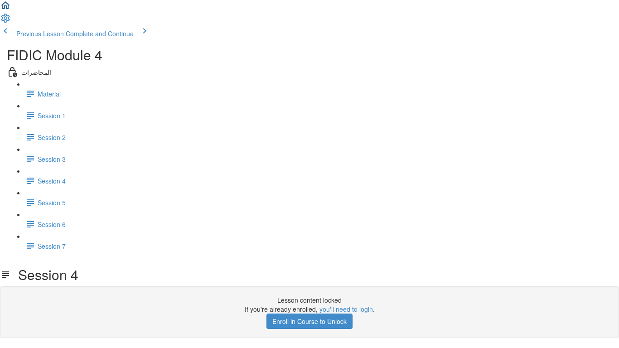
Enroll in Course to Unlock (309, 321)
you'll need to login (346, 309)
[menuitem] (5, 20)
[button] (5, 8)
